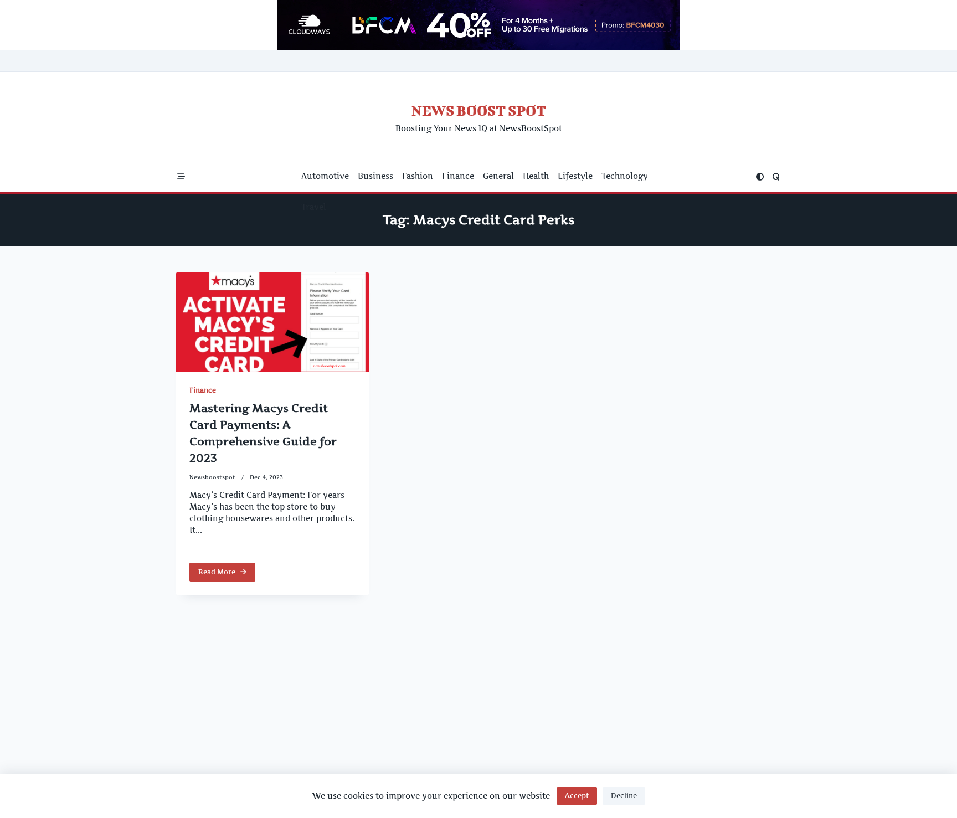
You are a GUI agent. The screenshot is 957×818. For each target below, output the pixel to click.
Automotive (325, 176)
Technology (624, 176)
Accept (577, 795)
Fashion (417, 176)
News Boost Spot (478, 110)
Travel (313, 207)
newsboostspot (212, 477)
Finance (458, 176)
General (498, 176)
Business (375, 176)
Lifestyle (575, 176)
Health (536, 176)
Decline (624, 795)
